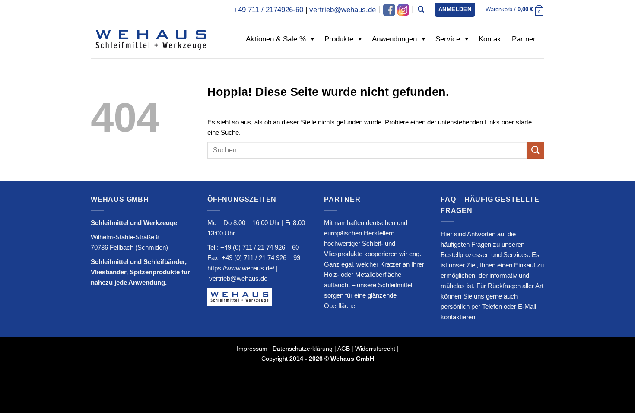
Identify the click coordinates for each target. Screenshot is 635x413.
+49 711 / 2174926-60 (268, 10)
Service (447, 39)
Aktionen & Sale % (276, 39)
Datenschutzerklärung (303, 348)
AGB (343, 348)
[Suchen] (421, 9)
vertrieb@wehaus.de (342, 10)
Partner (524, 39)
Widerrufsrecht (375, 348)
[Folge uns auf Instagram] (402, 10)
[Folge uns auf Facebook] (389, 10)
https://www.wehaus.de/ (240, 268)
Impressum (252, 348)
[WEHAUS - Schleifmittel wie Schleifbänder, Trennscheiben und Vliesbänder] (151, 39)
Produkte (338, 39)
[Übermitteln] (535, 150)
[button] (455, 10)
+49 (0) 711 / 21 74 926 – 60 (259, 247)
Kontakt (491, 39)
